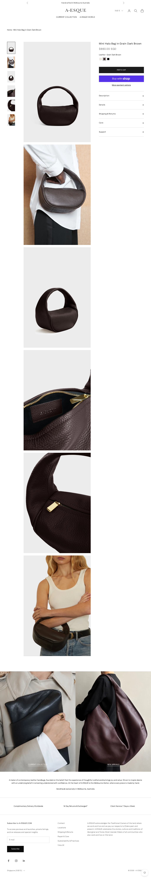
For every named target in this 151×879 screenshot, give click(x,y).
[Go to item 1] (11, 48)
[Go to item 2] (11, 62)
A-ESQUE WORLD (87, 17)
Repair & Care (63, 836)
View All (61, 845)
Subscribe (15, 849)
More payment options (121, 85)
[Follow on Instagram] (16, 860)
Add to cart (121, 70)
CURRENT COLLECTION (66, 17)
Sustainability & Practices (68, 841)
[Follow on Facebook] (8, 860)
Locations (62, 827)
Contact (61, 823)
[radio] (100, 59)
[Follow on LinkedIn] (23, 860)
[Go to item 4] (11, 91)
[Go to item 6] (11, 120)
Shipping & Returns (65, 832)
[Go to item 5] (11, 105)
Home (9, 30)
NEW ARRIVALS (113, 764)
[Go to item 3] (11, 77)
